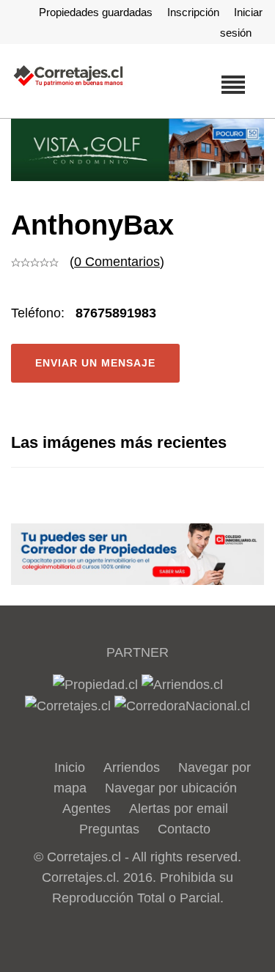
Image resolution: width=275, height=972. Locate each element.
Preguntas (109, 829)
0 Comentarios (117, 261)
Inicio (69, 767)
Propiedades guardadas (96, 12)
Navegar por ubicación (171, 788)
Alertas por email (178, 808)
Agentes (86, 808)
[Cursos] (137, 150)
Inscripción (193, 12)
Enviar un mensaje (95, 363)
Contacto (184, 829)
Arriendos (131, 767)
